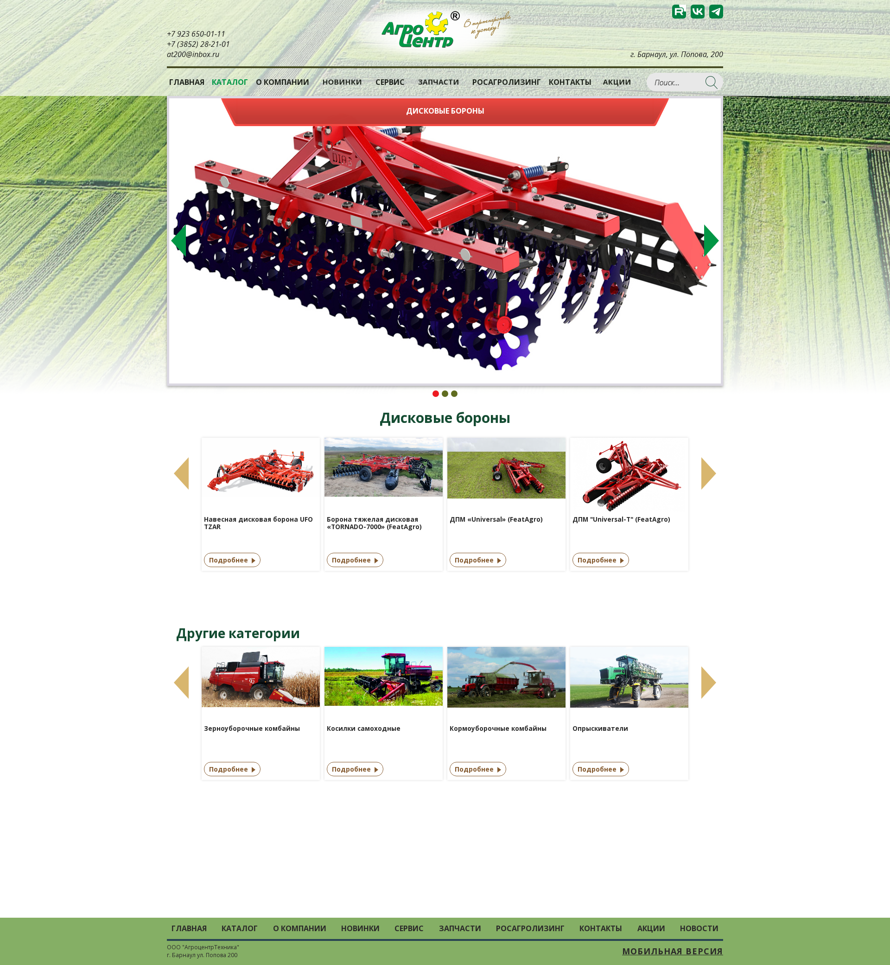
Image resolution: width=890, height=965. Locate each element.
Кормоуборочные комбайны (498, 729)
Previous (178, 240)
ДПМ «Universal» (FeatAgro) (496, 520)
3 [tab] (454, 393)
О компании (282, 82)
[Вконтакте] (698, 12)
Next (711, 240)
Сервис (390, 82)
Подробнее (228, 560)
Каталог (240, 928)
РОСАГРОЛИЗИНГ (506, 82)
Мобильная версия (672, 951)
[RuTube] (679, 12)
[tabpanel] (445, 241)
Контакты (570, 82)
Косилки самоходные (363, 729)
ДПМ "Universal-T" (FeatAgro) (621, 520)
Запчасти (438, 82)
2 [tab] (445, 393)
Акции (617, 82)
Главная (186, 82)
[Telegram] (716, 12)
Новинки (342, 82)
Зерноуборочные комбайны (252, 729)
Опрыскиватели (600, 729)
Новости (699, 928)
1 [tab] (435, 393)
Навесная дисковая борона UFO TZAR (258, 523)
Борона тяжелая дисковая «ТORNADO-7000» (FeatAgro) (374, 523)
